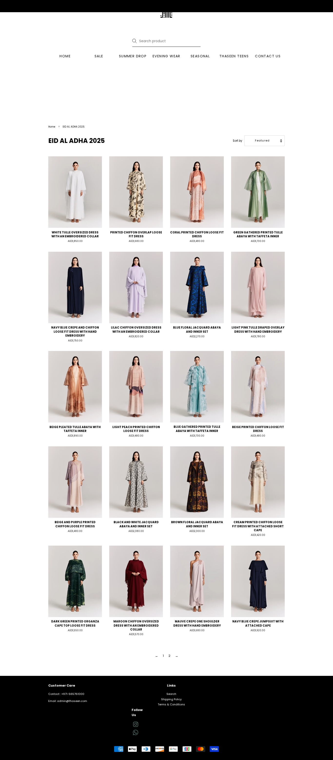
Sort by (237, 141)
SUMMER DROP (133, 56)
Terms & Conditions (171, 704)
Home (51, 126)
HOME (65, 56)
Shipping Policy (171, 699)
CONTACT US (268, 56)
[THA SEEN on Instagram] (135, 726)
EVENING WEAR (166, 56)
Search (171, 694)
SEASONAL (200, 56)
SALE (99, 56)
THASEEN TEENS (234, 56)
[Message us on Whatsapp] (135, 734)
